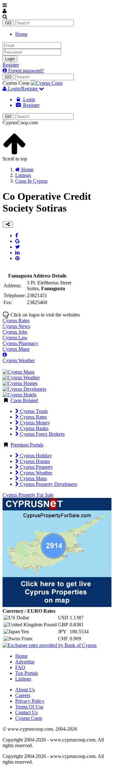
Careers (22, 695)
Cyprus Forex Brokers (42, 434)
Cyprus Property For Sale (28, 495)
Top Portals (26, 673)
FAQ (20, 667)
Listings (23, 679)
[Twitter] (17, 247)
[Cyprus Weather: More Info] (5, 354)
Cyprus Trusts (33, 411)
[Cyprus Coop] (47, 83)
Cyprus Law (15, 337)
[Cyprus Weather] (21, 377)
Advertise (25, 661)
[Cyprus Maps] (19, 372)
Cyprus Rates (16, 320)
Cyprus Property (36, 467)
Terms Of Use (29, 706)
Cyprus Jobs (15, 332)
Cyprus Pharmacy (20, 343)
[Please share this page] (8, 224)
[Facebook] (16, 235)
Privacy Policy (29, 701)
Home (21, 34)
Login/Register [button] (23, 88)
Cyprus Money (34, 422)
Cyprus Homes (34, 461)
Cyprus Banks (33, 428)
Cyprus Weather (19, 360)
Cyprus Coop (28, 718)
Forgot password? (25, 70)
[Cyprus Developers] (24, 389)
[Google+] (17, 241)
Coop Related (24, 400)
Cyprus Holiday (35, 455)
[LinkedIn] (17, 252)
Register (11, 65)
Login (10, 58)
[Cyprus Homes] (20, 383)
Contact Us (26, 712)
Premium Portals (26, 444)
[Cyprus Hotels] (19, 394)
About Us (25, 689)
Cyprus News (16, 326)
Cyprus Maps (16, 349)
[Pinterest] (17, 258)
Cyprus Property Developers (48, 484)
